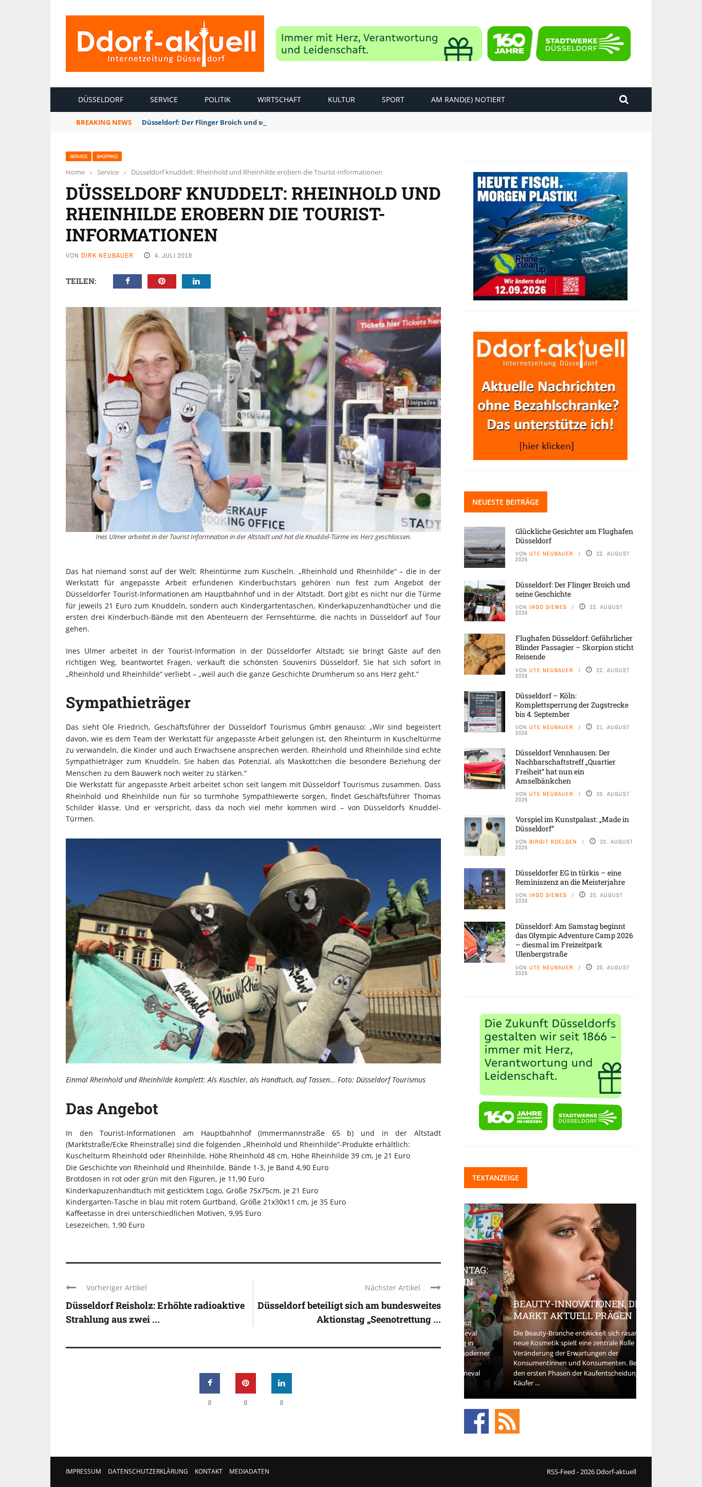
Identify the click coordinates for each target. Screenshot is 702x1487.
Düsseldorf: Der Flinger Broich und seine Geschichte (229, 122)
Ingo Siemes (548, 607)
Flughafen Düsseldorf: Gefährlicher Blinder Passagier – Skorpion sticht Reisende (574, 647)
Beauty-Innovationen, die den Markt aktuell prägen (549, 1310)
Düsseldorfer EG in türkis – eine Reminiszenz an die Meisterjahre (570, 877)
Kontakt (209, 1471)
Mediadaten (249, 1471)
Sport (393, 99)
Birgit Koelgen (553, 841)
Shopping (107, 156)
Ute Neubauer (551, 553)
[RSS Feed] (507, 1420)
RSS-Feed (561, 1471)
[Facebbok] (476, 1420)
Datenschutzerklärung (148, 1471)
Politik (218, 99)
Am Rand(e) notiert (468, 99)
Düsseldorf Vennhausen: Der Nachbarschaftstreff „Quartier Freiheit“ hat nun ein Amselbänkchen (565, 767)
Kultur (341, 99)
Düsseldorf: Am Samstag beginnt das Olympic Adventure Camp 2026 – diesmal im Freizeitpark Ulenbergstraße (574, 940)
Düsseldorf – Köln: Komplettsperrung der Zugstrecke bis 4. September (572, 705)
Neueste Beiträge (505, 502)
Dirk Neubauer (107, 255)
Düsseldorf (100, 99)
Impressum (83, 1471)
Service (164, 99)
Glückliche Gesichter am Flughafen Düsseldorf (574, 535)
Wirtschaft (279, 99)
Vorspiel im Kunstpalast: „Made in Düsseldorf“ (572, 823)
